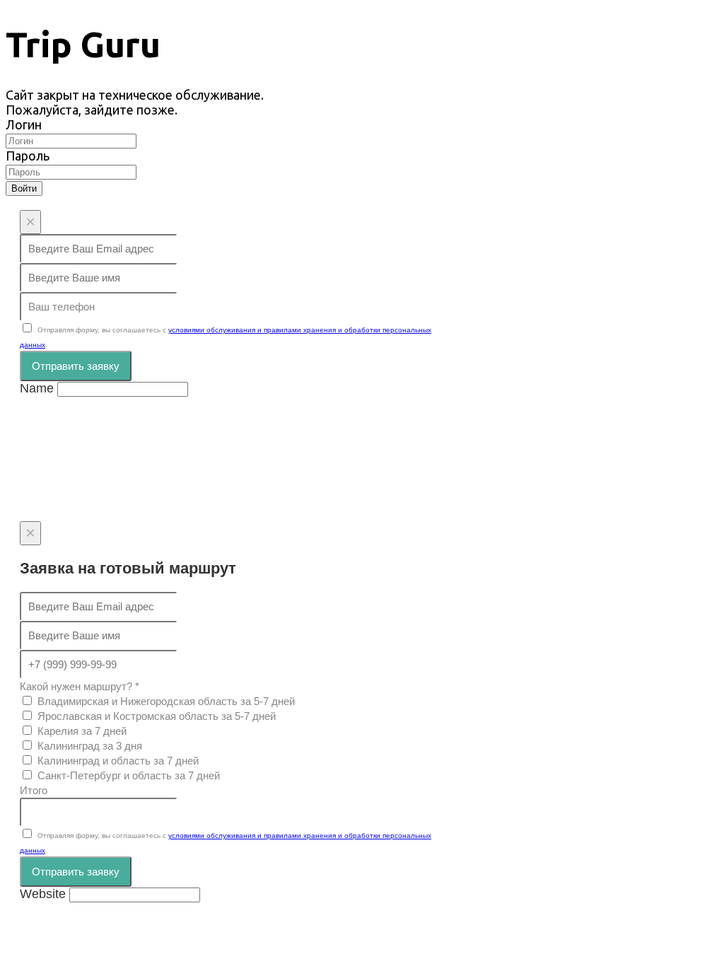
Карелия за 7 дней (82, 731)
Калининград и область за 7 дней (118, 761)
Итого (33, 790)
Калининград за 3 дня (89, 746)
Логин (24, 124)
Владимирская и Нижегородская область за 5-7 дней (166, 701)
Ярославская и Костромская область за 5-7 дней (156, 716)
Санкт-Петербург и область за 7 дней (128, 775)
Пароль (27, 156)
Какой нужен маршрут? (79, 686)
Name (37, 388)
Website (43, 894)
